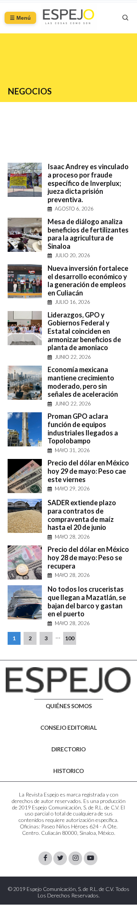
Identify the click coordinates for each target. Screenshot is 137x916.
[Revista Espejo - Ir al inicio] (68, 680)
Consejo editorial (68, 727)
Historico (68, 771)
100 (69, 638)
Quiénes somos (69, 706)
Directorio (68, 749)
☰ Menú (20, 18)
